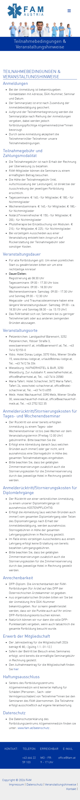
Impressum (16, 784)
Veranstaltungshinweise (60, 784)
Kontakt (71, 789)
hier (16, 669)
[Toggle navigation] (69, 11)
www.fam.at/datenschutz (33, 728)
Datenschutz (34, 784)
